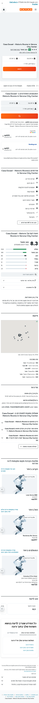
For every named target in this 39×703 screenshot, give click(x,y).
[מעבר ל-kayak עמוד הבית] (26, 9)
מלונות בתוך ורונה (28, 650)
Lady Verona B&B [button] (31, 495)
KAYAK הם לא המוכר (29, 677)
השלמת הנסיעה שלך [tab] (28, 633)
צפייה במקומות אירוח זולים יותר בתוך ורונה (9, 510)
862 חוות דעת (15, 50)
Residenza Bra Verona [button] (30, 536)
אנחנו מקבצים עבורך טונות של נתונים (23, 681)
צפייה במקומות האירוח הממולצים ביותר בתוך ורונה (9, 551)
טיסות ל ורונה (30, 645)
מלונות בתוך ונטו (30, 696)
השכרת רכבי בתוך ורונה (27, 647)
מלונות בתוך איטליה (8, 695)
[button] (2, 3)
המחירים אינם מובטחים (30, 671)
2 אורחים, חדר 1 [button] (29, 64)
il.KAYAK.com (34, 695)
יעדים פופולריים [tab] (13, 633)
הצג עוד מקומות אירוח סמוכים (8, 470)
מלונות (27, 695)
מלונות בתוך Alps (19, 696)
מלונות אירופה (19, 695)
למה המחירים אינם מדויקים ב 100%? (23, 684)
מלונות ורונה (10, 696)
